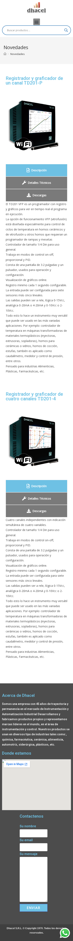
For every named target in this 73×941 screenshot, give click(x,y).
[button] (36, 22)
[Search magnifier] (66, 30)
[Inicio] (5, 54)
